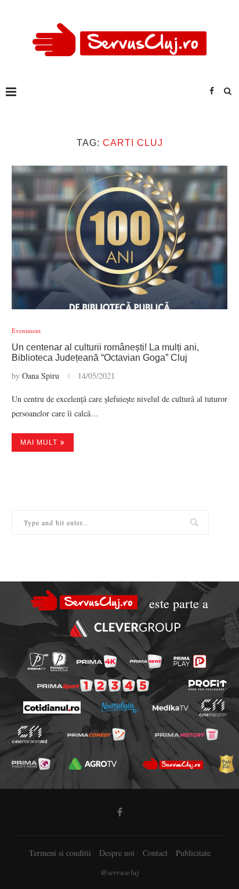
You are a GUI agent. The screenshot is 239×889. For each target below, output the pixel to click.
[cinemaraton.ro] (212, 707)
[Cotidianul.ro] (51, 707)
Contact (155, 852)
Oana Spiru (40, 375)
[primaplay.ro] (190, 661)
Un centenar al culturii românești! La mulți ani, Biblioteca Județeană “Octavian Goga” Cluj (105, 352)
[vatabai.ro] (226, 763)
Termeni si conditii (60, 852)
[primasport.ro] (93, 685)
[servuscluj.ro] (173, 764)
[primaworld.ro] (31, 763)
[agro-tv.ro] (93, 763)
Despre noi (117, 852)
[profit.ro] (208, 685)
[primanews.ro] (146, 661)
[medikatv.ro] (170, 708)
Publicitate (193, 852)
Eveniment (26, 330)
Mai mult (38, 442)
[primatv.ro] (38, 661)
